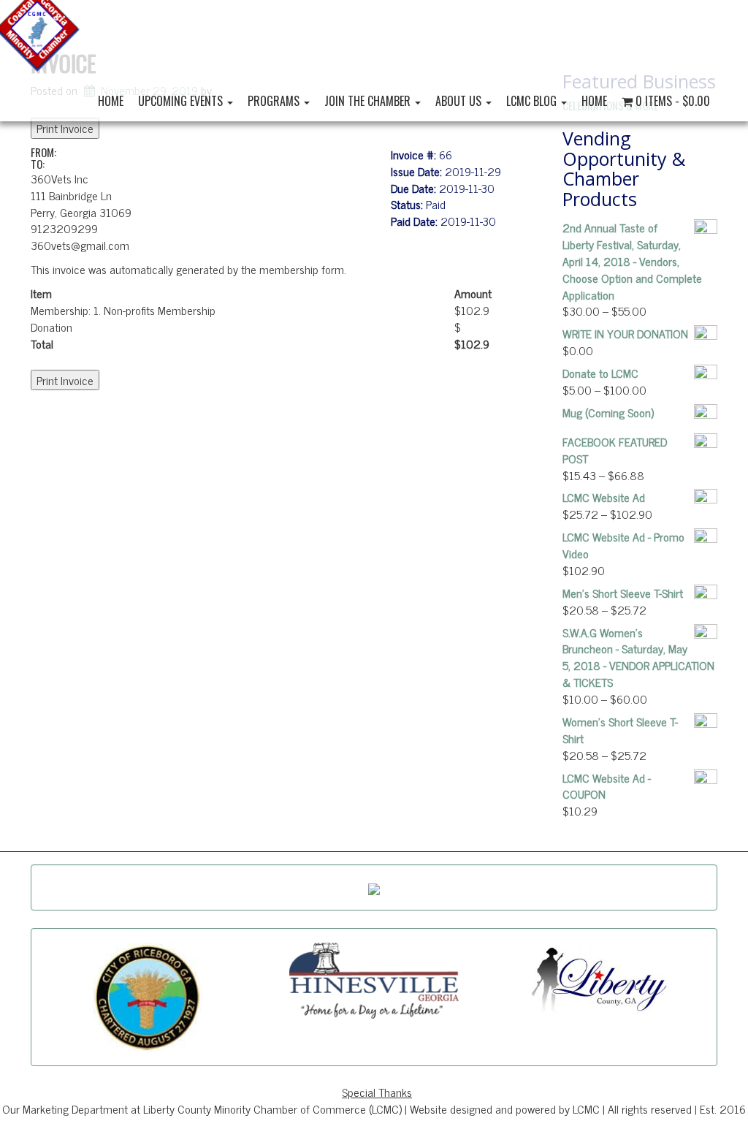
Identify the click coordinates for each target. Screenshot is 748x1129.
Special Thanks (377, 1091)
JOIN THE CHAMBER (368, 101)
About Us (459, 101)
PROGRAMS (275, 101)
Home (110, 101)
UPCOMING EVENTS (182, 101)
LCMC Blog (533, 101)
